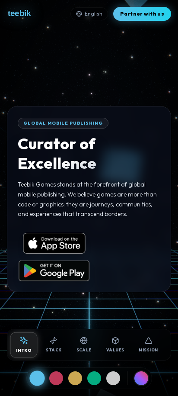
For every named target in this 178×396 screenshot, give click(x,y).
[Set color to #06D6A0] (94, 378)
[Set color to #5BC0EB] (36, 378)
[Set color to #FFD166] (75, 378)
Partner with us (142, 13)
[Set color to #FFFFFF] (113, 378)
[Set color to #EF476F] (56, 378)
